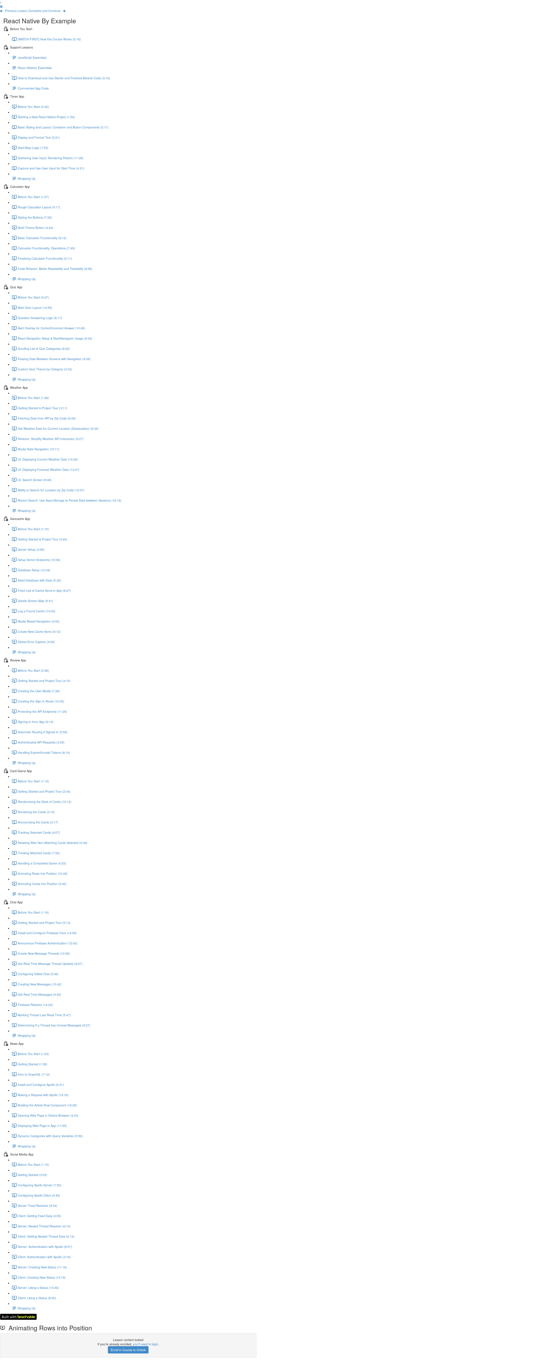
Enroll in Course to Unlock (128, 1350)
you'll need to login (145, 1344)
